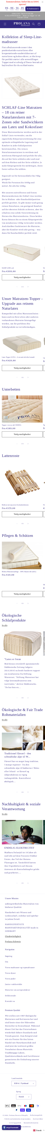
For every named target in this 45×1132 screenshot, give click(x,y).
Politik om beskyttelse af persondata (17, 1119)
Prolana (12, 1115)
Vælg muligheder (22, 277)
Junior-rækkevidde (13, 984)
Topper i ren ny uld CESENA (11, 425)
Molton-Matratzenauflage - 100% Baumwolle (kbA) (19, 572)
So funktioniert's (33, 9)
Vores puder (10, 979)
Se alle (4, 625)
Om (6, 962)
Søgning (8, 956)
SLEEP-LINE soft (8, 268)
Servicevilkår (38, 1119)
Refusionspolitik (36, 1115)
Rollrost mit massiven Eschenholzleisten (15, 505)
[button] (5, 24)
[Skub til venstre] (17, 286)
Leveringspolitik (15, 1123)
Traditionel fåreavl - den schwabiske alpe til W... (17, 755)
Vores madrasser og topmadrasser (20, 967)
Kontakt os (10, 1001)
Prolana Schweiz (13, 941)
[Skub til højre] (28, 286)
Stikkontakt (10, 996)
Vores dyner (10, 973)
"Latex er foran (12, 659)
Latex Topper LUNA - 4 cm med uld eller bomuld (18, 357)
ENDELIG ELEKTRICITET (19, 847)
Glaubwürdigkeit (13, 936)
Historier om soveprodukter (17, 990)
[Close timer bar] (43, 2)
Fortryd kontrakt (11, 1128)
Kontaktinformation (31, 1123)
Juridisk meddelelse (24, 1127)
